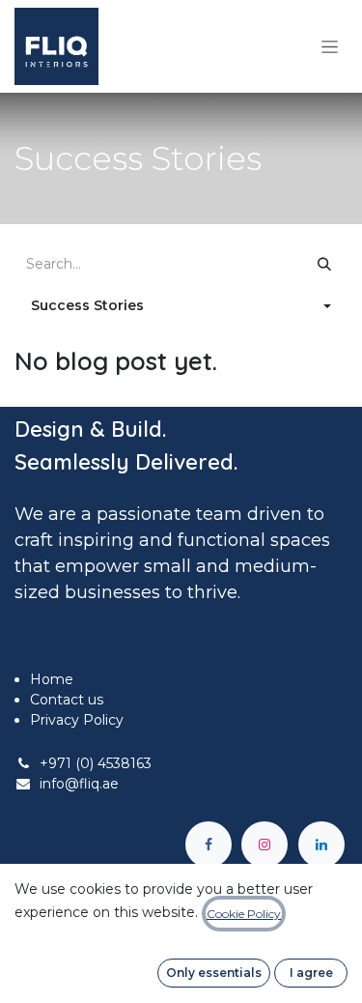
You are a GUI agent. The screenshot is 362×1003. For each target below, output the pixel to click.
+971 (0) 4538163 (96, 763)
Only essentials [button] (214, 972)
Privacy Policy (77, 720)
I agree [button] (311, 972)
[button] (181, 306)
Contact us (66, 699)
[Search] (324, 264)
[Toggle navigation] (330, 46)
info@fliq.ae (79, 783)
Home (51, 679)
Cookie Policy (244, 913)
